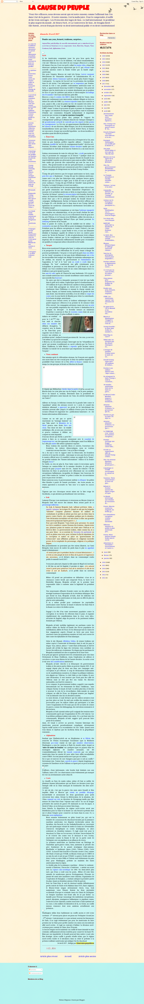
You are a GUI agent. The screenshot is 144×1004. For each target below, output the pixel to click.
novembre (108, 89)
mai (105, 108)
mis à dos (90, 255)
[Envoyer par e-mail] (47, 948)
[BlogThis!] (49, 948)
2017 (104, 84)
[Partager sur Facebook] (53, 948)
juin (105, 105)
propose (58, 469)
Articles (33, 970)
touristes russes (77, 312)
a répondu (73, 346)
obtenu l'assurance (60, 79)
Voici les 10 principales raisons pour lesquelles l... (109, 255)
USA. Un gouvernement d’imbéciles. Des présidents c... (110, 168)
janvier (107, 558)
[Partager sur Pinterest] (55, 948)
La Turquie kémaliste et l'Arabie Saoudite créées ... (109, 178)
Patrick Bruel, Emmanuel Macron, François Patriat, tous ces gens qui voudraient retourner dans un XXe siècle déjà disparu (32, 135)
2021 (104, 71)
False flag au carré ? (108, 336)
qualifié (53, 144)
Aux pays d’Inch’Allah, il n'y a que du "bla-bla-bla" (109, 151)
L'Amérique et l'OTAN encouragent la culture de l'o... (109, 471)
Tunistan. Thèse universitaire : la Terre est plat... (109, 480)
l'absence (47, 126)
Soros (51, 462)
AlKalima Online (69, 641)
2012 (104, 575)
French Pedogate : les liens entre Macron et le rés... (109, 134)
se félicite (86, 738)
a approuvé (62, 407)
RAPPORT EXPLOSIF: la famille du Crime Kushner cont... (109, 227)
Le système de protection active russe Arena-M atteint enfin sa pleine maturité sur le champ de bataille (32, 80)
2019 (104, 77)
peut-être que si (48, 176)
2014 (104, 568)
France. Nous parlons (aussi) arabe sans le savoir (109, 537)
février (106, 555)
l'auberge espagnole (86, 210)
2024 (104, 62)
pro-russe (54, 743)
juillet (106, 102)
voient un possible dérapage (82, 792)
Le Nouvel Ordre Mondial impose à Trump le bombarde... (109, 398)
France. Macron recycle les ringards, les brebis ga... (109, 508)
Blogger (82, 1000)
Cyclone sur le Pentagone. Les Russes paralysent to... (110, 202)
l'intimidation (86, 260)
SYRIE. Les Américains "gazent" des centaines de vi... (109, 300)
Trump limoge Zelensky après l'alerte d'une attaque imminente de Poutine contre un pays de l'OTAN (32, 175)
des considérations (57, 662)
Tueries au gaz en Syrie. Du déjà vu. (109, 416)
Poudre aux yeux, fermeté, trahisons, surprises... (109, 290)
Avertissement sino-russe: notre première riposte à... (109, 117)
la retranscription (70, 194)
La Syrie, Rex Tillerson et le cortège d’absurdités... (109, 237)
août (106, 99)
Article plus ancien (87, 956)
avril (106, 111)
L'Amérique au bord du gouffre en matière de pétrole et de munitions (32, 156)
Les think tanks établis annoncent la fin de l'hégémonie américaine (32, 218)
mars (106, 552)
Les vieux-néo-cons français (109, 219)
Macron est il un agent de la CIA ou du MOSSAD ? (109, 159)
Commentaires (35, 973)
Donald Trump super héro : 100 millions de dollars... (109, 362)
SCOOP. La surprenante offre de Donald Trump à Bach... (109, 453)
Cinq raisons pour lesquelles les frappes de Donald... (109, 281)
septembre (108, 95)
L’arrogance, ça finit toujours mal (32, 254)
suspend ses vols (53, 799)
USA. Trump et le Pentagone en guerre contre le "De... (109, 126)
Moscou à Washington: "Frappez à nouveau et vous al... (109, 320)
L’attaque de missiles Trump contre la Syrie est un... (109, 353)
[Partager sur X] (51, 948)
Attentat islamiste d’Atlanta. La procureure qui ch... (109, 408)
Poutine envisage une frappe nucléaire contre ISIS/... (109, 443)
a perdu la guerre (71, 761)
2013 (104, 571)
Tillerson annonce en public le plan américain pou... (109, 528)
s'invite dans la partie (70, 389)
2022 (104, 68)
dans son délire (88, 253)
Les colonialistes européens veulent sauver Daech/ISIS (109, 518)
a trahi (81, 153)
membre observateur (85, 743)
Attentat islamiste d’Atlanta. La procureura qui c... (109, 424)
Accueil (68, 956)
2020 (104, 74)
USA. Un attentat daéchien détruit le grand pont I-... (110, 462)
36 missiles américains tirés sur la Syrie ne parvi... (108, 388)
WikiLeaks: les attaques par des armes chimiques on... (109, 343)
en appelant (89, 548)
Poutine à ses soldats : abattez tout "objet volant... (109, 370)
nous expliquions (56, 815)
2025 (104, 59)
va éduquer (82, 480)
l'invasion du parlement (82, 532)
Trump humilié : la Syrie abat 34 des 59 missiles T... (109, 329)
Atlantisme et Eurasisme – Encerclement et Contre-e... (109, 545)
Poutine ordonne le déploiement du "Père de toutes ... (110, 264)
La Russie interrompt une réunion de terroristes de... (109, 499)
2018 (104, 81)
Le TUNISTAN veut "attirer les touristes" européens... (109, 433)
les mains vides (80, 65)
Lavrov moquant (87, 74)
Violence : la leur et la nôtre (109, 186)
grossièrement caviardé (53, 122)
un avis (91, 305)
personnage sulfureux (50, 505)
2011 (104, 578)
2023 (104, 65)
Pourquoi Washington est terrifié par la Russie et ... (109, 142)
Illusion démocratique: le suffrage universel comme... (109, 246)
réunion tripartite (70, 101)
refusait (87, 67)
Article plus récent (49, 956)
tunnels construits (74, 752)
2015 (104, 565)
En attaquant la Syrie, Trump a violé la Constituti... (109, 379)
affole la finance (76, 362)
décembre (107, 86)
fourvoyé (58, 278)
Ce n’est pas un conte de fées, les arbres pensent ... (109, 272)
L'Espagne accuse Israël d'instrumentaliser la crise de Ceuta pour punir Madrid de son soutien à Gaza (32, 238)
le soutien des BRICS (62, 97)
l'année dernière (76, 146)
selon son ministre (49, 324)
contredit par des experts (74, 122)
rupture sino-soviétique (61, 870)
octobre (107, 92)
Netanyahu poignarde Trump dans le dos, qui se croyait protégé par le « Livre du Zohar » (32, 198)
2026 (104, 56)
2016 (104, 562)
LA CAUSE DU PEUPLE (58, 8)
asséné (53, 444)
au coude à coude (79, 262)
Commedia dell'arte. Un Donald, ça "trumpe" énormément (109, 193)
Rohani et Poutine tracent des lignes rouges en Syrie (109, 489)
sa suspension (78, 83)
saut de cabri (50, 273)
